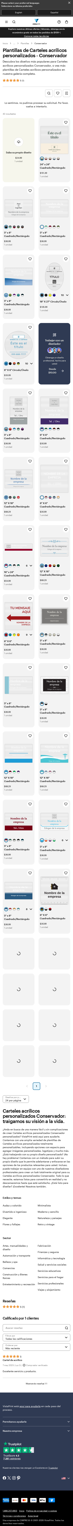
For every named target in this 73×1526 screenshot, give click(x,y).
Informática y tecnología (51, 1258)
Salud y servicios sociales (52, 1264)
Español (54, 12)
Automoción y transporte (16, 1255)
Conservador (40, 43)
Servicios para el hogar (50, 1277)
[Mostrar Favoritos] (57, 93)
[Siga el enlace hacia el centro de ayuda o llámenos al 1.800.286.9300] (59, 22)
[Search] (66, 1328)
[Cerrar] (69, 2)
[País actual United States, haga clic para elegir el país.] (65, 1478)
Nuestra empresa (12, 1430)
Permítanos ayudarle (14, 1421)
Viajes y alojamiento (49, 1289)
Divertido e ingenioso (14, 1211)
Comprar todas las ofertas (36, 36)
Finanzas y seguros (48, 1252)
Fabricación (44, 1245)
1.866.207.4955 (10, 1511)
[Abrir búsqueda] (14, 22)
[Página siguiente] (46, 1086)
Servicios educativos (49, 1270)
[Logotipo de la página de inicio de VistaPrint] (37, 21)
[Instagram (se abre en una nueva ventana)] (14, 1478)
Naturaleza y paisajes (50, 1218)
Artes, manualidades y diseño (15, 1247)
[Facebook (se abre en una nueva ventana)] (4, 1478)
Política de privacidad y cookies (41, 1511)
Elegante (8, 1218)
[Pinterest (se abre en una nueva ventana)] (18, 1478)
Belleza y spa (10, 1261)
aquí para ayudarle (30, 1406)
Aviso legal (33, 1516)
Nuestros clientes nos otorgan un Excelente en (30, 1468)
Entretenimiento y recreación (19, 1284)
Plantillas (25, 43)
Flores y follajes (11, 1224)
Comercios (9, 1268)
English (18, 12)
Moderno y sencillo (48, 1211)
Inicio (5, 43)
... (14, 43)
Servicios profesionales (51, 1283)
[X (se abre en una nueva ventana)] (9, 1478)
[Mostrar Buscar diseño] (49, 93)
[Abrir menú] (6, 22)
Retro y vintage (46, 1224)
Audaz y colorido (12, 1205)
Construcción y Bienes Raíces (15, 1276)
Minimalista (44, 1205)
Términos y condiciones (14, 1516)
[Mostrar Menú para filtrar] (66, 93)
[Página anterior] (27, 1086)
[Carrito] (66, 22)
